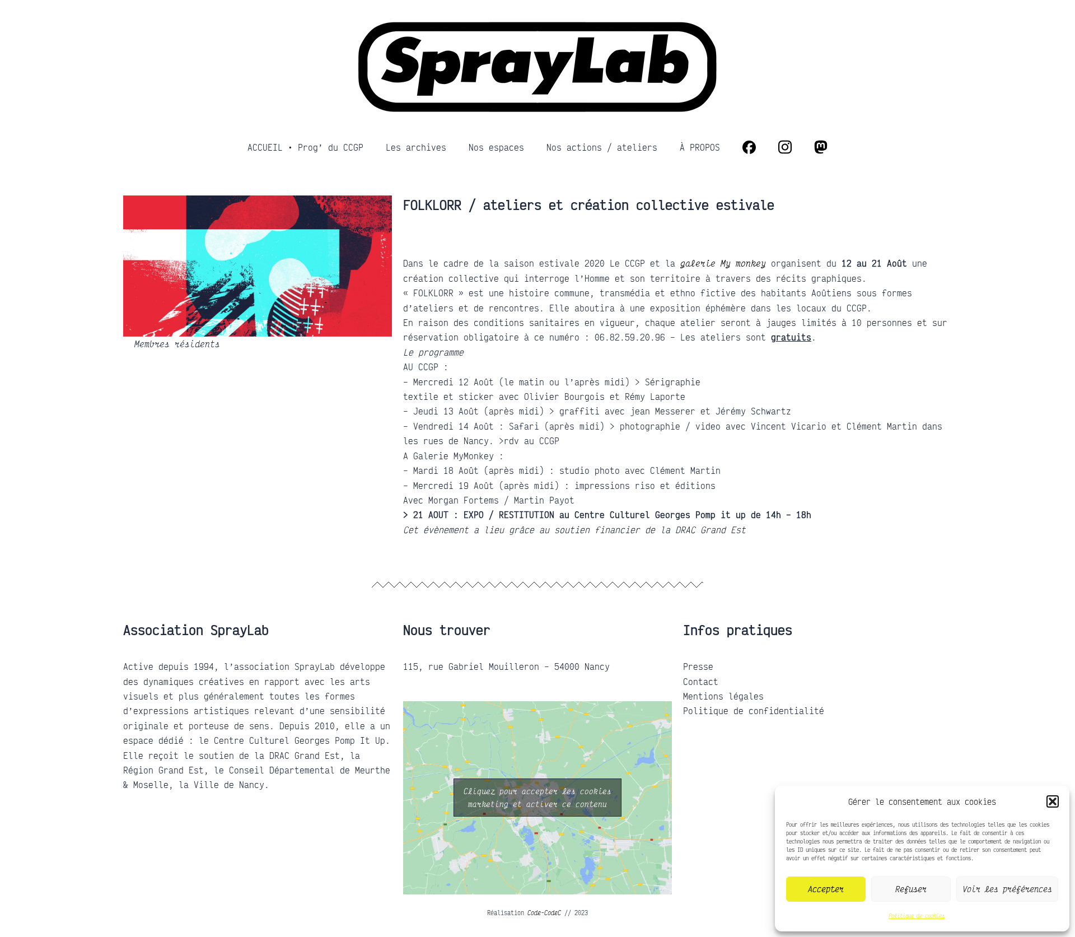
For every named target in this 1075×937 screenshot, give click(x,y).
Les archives (416, 147)
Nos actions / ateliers (601, 147)
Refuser (911, 889)
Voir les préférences (1007, 889)
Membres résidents (177, 343)
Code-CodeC (544, 913)
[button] (1052, 801)
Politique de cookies (917, 915)
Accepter (826, 889)
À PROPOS (700, 147)
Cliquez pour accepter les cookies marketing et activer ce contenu (537, 797)
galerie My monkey (723, 263)
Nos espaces (496, 147)
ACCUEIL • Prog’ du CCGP (305, 147)
